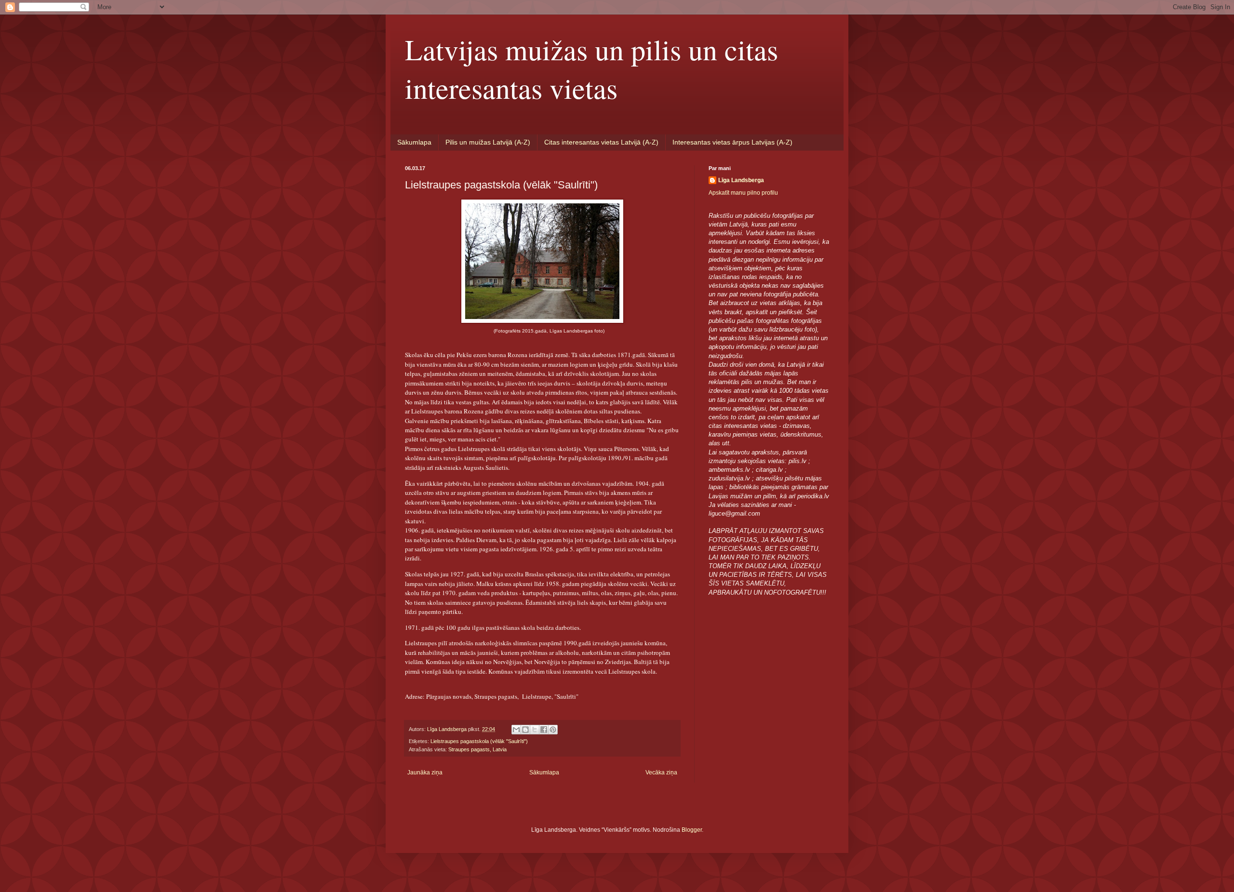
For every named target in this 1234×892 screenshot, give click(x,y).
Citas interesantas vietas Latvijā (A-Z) (601, 142)
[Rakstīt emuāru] (525, 729)
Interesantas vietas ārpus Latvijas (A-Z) (732, 142)
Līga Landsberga (741, 180)
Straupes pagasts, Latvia (477, 749)
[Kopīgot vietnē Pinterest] (553, 729)
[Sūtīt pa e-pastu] (516, 729)
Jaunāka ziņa (425, 772)
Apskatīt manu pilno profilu (743, 192)
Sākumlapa (414, 142)
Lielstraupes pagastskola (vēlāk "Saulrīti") (479, 741)
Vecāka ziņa (661, 772)
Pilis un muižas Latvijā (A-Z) (487, 142)
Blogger (692, 829)
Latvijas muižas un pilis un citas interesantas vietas (591, 68)
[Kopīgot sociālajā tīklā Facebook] (544, 729)
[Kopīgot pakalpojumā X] (534, 729)
